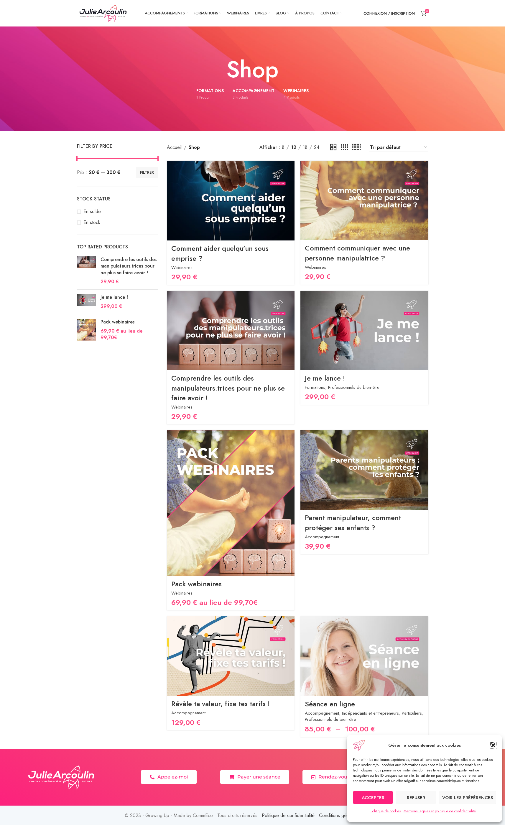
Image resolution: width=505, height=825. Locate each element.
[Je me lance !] (86, 302)
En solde (92, 211)
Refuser (416, 797)
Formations (315, 387)
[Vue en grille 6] (356, 147)
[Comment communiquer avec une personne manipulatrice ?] (364, 200)
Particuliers (412, 713)
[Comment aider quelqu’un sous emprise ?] (231, 200)
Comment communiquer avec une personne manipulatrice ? (357, 253)
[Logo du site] (103, 12)
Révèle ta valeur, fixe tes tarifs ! (220, 703)
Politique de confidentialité (288, 815)
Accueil (174, 147)
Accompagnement (322, 537)
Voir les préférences (467, 797)
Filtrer (147, 172)
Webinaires (182, 267)
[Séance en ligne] (364, 656)
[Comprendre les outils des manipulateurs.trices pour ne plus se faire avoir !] (86, 270)
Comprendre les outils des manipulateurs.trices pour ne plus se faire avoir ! (129, 266)
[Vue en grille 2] (333, 147)
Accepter (373, 797)
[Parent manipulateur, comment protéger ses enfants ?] (364, 470)
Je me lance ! (114, 297)
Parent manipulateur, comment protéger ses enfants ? (353, 522)
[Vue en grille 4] (344, 147)
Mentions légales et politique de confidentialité (440, 811)
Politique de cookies (386, 811)
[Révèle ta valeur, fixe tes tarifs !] (231, 656)
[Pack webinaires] (86, 330)
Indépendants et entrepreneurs (370, 713)
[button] (493, 745)
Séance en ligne (330, 704)
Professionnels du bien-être (353, 387)
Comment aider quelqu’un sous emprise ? (220, 253)
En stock (91, 222)
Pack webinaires (117, 322)
